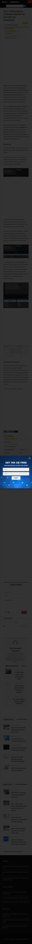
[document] (16, 472)
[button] (29, 458)
